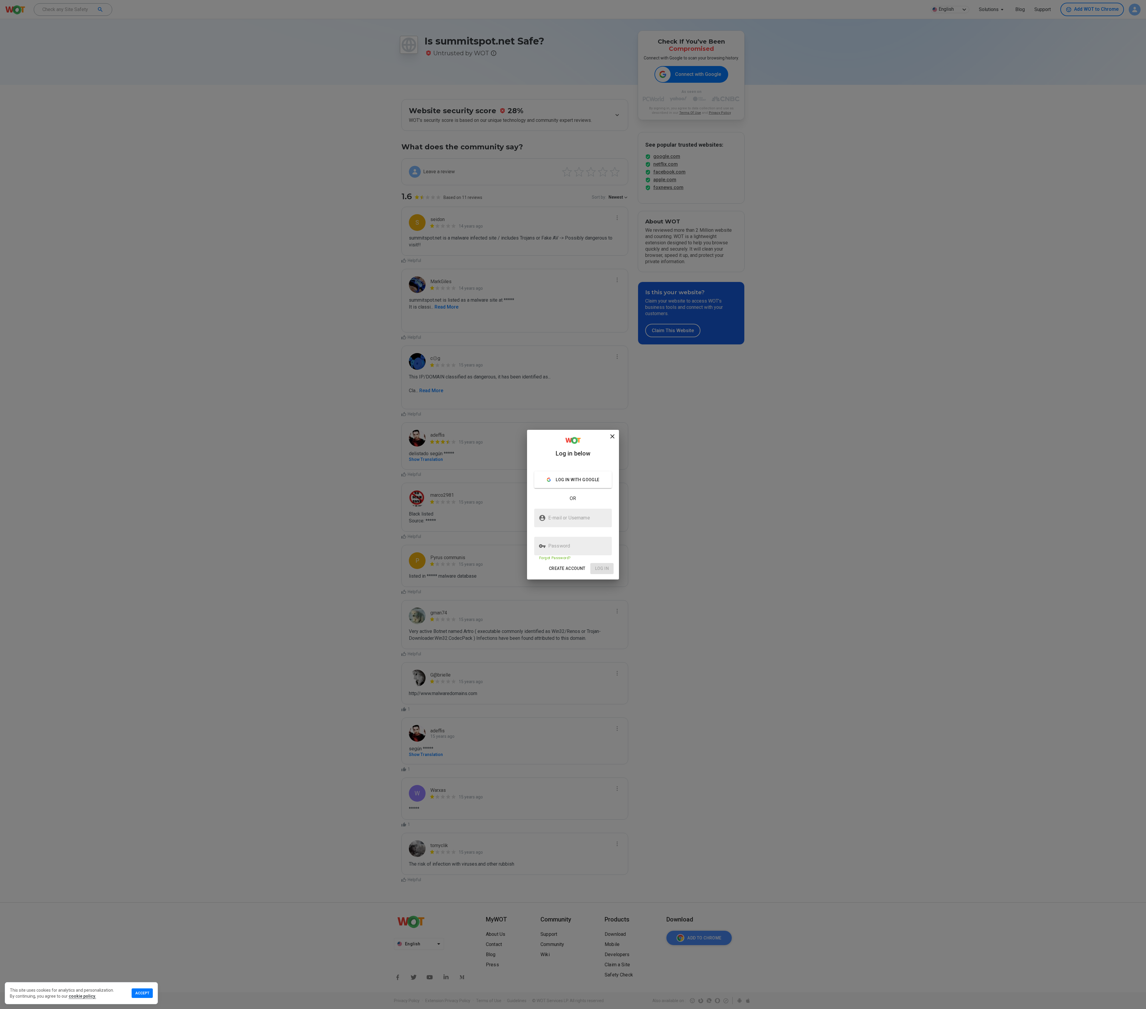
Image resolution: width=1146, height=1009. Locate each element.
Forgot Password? (554, 558)
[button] (567, 568)
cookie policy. (82, 996)
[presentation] (573, 504)
